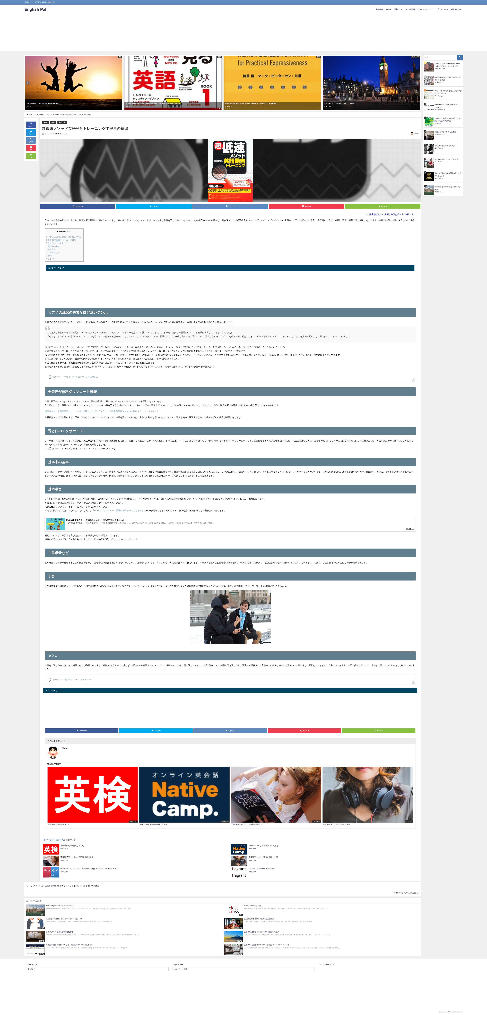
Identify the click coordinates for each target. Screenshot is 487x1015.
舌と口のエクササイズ (57, 243)
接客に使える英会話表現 (405, 893)
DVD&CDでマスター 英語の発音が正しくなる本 (118, 510)
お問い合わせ (455, 9)
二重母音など (53, 252)
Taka (416, 133)
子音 (49, 255)
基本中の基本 (53, 246)
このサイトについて (426, 9)
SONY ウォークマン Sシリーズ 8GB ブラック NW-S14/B (75, 377)
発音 (53, 122)
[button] (28, 83)
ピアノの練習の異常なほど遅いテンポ (64, 237)
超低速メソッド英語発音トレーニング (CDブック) (72, 679)
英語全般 (379, 9)
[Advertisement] (243, 33)
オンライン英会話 (408, 9)
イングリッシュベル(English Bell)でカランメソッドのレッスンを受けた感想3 (64, 886)
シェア (31, 126)
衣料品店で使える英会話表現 (445, 132)
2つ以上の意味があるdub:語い (445, 146)
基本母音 (51, 249)
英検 (396, 9)
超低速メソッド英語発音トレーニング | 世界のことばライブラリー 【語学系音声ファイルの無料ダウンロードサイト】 (102, 411)
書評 (45, 122)
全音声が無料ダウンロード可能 (61, 240)
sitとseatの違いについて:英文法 (446, 159)
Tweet (31, 134)
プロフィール (442, 9)
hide (69, 232)
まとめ (50, 259)
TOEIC (389, 9)
